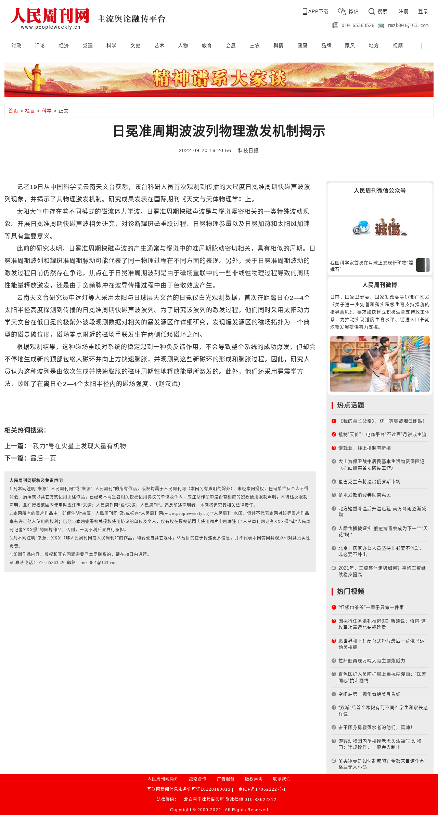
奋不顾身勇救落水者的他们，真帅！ (376, 727)
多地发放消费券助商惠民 (364, 494)
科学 (111, 45)
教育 (207, 45)
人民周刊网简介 (163, 779)
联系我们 (282, 779)
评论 (40, 45)
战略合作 (198, 779)
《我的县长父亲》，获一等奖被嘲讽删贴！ (382, 421)
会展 (231, 45)
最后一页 (43, 458)
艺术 (159, 45)
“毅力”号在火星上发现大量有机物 (78, 446)
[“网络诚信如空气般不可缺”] (380, 226)
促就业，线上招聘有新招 (364, 448)
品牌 (326, 45)
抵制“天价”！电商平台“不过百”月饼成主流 (382, 434)
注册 (404, 11)
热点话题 (350, 405)
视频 (398, 45)
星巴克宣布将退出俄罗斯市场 (369, 481)
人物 (183, 45)
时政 (16, 45)
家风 (350, 45)
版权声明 (254, 779)
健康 (302, 45)
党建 (88, 45)
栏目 (30, 110)
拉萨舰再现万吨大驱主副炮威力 (371, 660)
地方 (374, 45)
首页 (13, 110)
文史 (135, 45)
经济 (64, 45)
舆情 (278, 45)
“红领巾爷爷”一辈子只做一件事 (371, 607)
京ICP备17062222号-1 (262, 789)
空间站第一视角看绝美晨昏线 (369, 694)
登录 (423, 11)
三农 (255, 45)
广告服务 (226, 779)
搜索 (382, 11)
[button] (422, 45)
